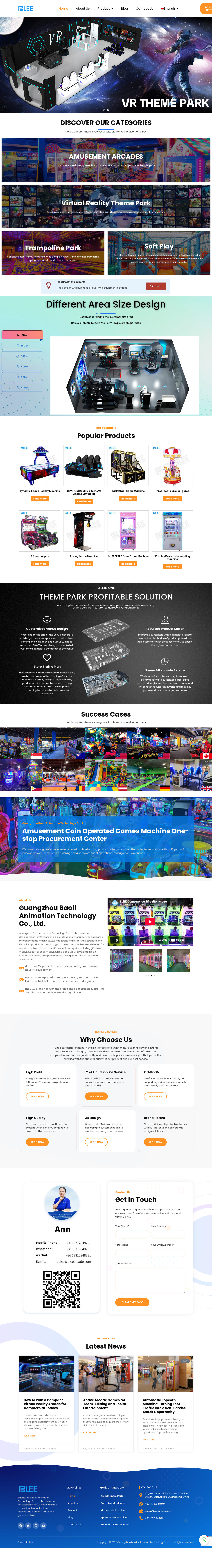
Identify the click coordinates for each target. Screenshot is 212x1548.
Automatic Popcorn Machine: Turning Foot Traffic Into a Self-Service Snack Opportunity (164, 1406)
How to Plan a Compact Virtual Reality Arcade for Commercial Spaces (45, 1404)
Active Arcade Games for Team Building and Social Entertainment (104, 1404)
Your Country (158, 1226)
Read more (40, 498)
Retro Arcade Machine (113, 1503)
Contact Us (144, 8)
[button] (4, 64)
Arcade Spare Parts (112, 1496)
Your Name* (122, 1226)
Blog (124, 8)
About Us (83, 8)
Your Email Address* (162, 1244)
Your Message (123, 1263)
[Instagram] (36, 1525)
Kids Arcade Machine (113, 1510)
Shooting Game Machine (115, 1524)
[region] (106, 65)
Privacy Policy (25, 1542)
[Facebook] (21, 1525)
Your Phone (121, 1244)
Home (63, 8)
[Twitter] (28, 1525)
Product (103, 8)
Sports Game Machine (114, 1517)
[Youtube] (43, 1525)
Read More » (30, 1435)
